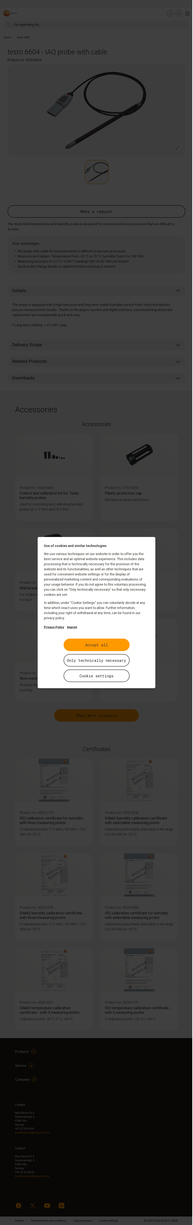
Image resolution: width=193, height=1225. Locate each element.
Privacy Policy (54, 627)
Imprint (72, 627)
